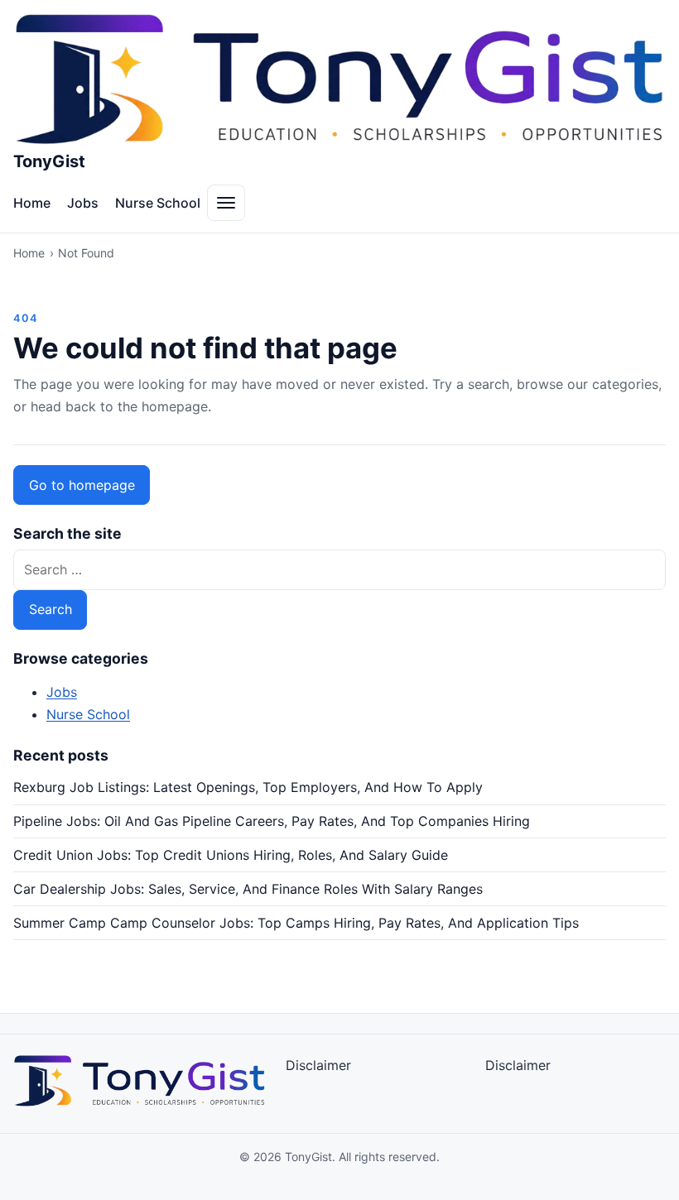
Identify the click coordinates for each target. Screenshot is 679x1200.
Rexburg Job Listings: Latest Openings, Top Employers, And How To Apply (248, 787)
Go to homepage (82, 485)
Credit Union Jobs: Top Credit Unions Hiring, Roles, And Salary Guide (230, 855)
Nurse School (157, 202)
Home (32, 202)
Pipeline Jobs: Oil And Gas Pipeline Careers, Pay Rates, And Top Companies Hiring (271, 821)
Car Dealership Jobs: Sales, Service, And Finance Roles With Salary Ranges (248, 889)
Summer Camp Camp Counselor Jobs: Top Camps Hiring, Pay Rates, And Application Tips (296, 922)
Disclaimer (318, 1065)
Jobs (83, 202)
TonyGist (49, 161)
